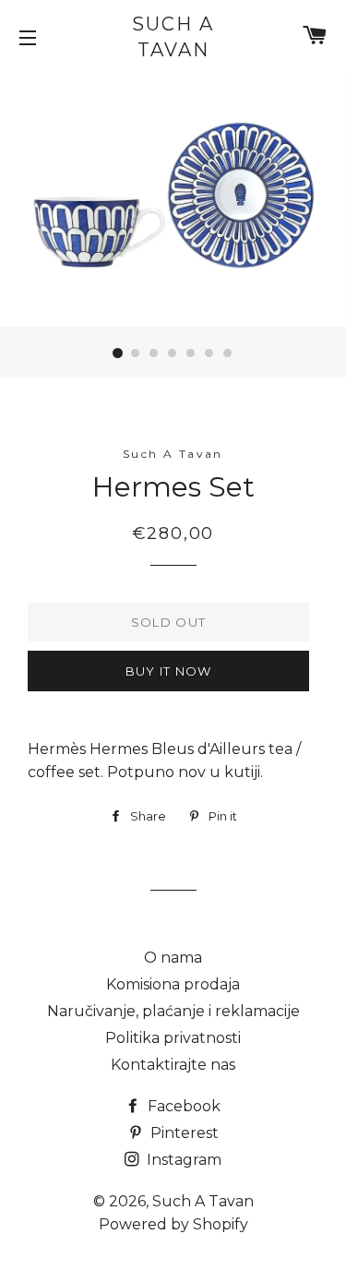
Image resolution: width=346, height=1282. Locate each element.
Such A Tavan (173, 37)
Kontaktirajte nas (173, 1064)
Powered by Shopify (173, 1224)
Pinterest (183, 1133)
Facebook (182, 1106)
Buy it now (168, 671)
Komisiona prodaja (173, 984)
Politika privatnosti (173, 1038)
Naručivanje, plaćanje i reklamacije (173, 1011)
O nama (173, 957)
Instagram (182, 1159)
